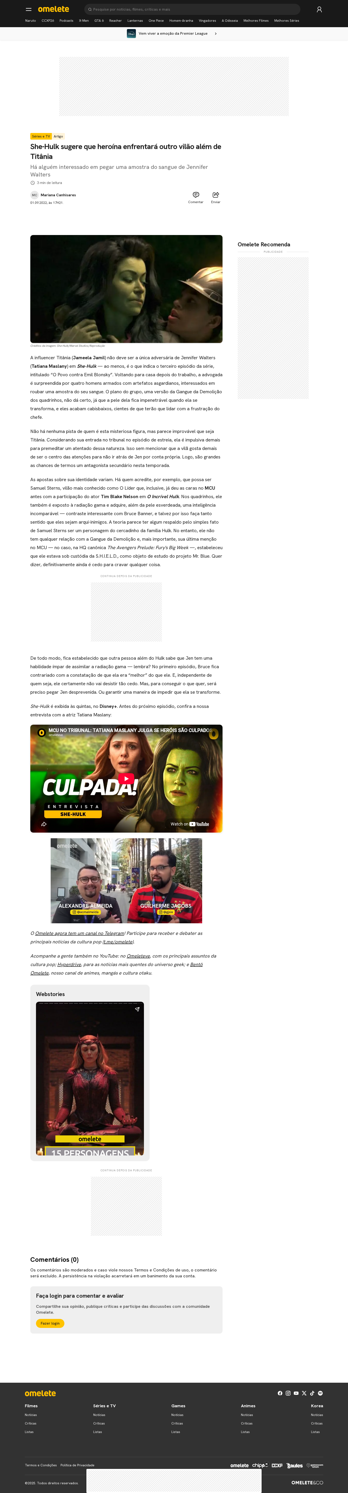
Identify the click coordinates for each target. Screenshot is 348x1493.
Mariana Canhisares (58, 195)
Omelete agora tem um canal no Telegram (79, 933)
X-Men (84, 20)
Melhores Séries (286, 20)
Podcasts (66, 20)
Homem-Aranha (181, 20)
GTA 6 (99, 20)
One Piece (156, 20)
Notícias (31, 1415)
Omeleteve (138, 956)
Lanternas (135, 20)
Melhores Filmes (256, 20)
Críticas (30, 1423)
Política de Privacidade (77, 1465)
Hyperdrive (69, 964)
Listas (29, 1432)
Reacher (115, 20)
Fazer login (50, 1323)
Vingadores (207, 20)
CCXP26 (48, 20)
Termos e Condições (41, 1465)
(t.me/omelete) (118, 942)
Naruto (30, 20)
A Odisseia (230, 20)
